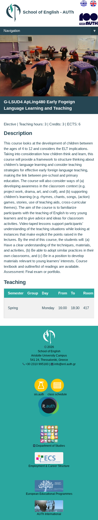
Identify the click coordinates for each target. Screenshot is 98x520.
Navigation (50, 31)
